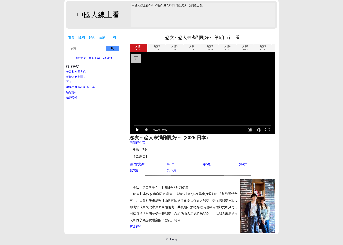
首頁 (71, 37)
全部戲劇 (107, 58)
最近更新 (80, 58)
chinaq (173, 239)
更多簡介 (136, 226)
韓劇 (92, 37)
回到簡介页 (137, 142)
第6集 (171, 164)
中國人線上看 (98, 15)
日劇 (112, 37)
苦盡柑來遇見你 (76, 71)
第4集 (243, 164)
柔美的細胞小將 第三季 (80, 87)
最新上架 (94, 58)
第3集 (134, 170)
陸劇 (81, 37)
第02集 (171, 170)
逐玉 (69, 81)
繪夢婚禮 (71, 97)
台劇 (102, 37)
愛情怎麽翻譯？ (76, 76)
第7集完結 (137, 164)
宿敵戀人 (71, 92)
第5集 (207, 164)
